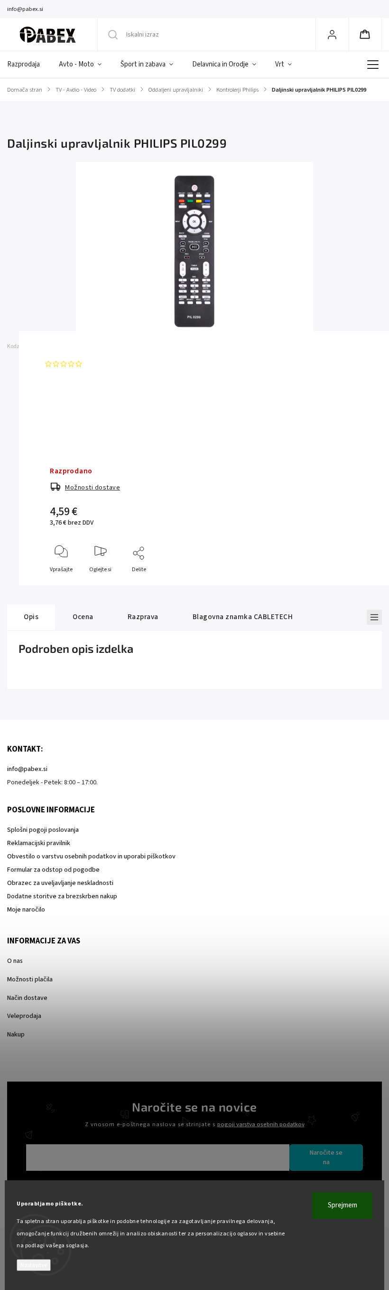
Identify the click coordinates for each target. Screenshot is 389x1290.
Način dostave (27, 998)
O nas (15, 961)
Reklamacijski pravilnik (38, 843)
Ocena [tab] (83, 617)
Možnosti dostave (92, 487)
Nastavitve (33, 1265)
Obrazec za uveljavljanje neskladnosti (60, 883)
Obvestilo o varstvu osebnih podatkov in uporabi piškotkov (91, 856)
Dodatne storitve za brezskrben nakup (62, 896)
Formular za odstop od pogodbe (53, 870)
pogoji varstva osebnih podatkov (261, 1124)
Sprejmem (342, 1205)
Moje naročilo (26, 909)
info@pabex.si (27, 769)
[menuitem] (28, 64)
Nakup (16, 1034)
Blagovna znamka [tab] (243, 617)
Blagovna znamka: (83, 346)
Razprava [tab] (143, 617)
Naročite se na (326, 1157)
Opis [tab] (31, 617)
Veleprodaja (24, 1016)
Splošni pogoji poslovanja (43, 830)
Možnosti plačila (30, 979)
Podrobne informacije (77, 402)
